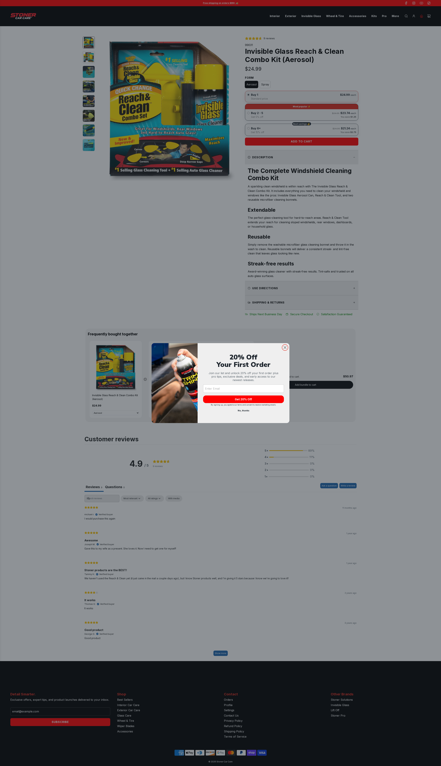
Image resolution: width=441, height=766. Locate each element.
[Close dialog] (285, 348)
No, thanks (243, 410)
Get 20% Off (243, 399)
